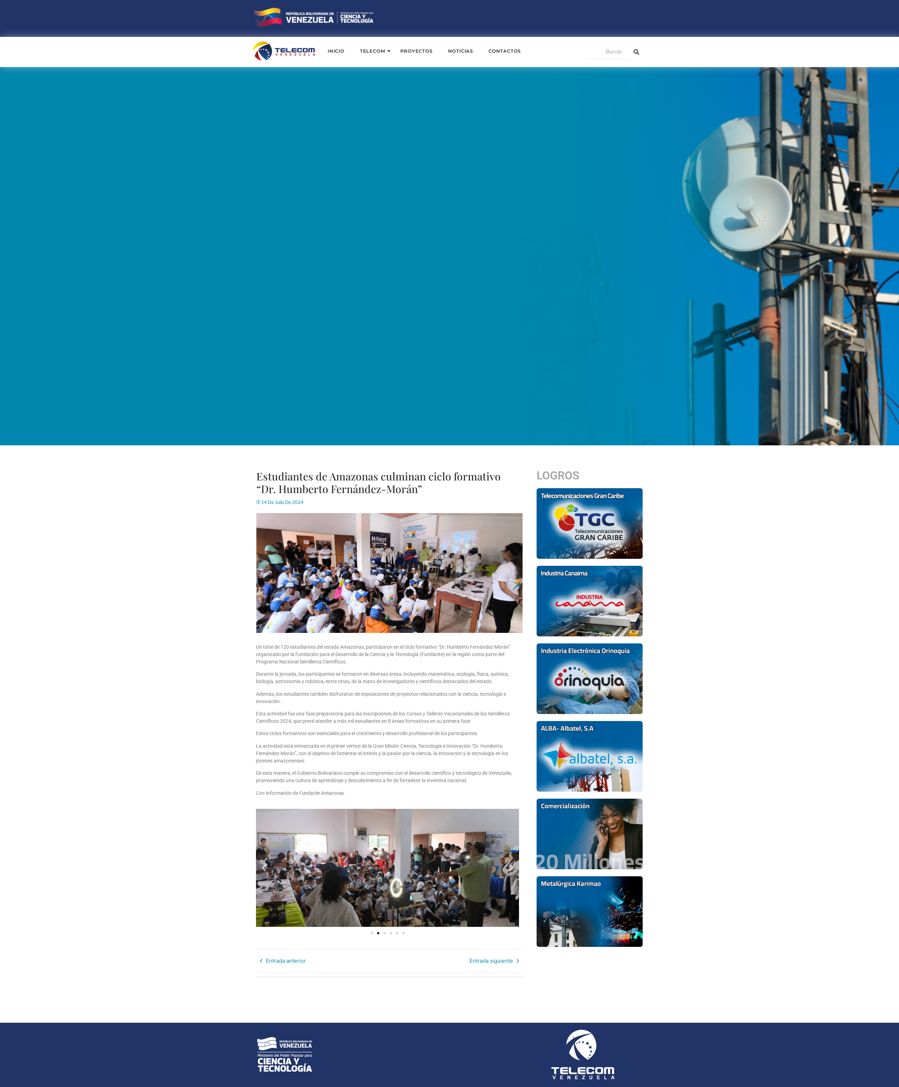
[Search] (636, 52)
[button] (264, 868)
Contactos (504, 51)
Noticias (460, 51)
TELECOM (372, 51)
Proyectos (416, 51)
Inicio (336, 51)
